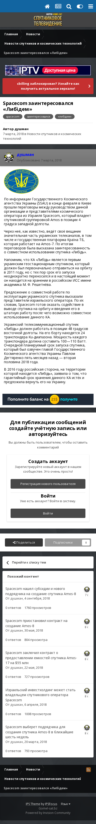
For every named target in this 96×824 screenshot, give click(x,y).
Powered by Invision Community (48, 813)
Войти (48, 513)
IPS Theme (33, 804)
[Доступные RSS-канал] (88, 769)
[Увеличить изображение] (21, 181)
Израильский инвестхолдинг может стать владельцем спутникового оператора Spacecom (40, 694)
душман (22, 129)
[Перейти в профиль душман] (9, 157)
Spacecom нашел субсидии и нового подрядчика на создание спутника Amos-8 (40, 591)
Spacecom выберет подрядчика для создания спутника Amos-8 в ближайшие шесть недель (39, 731)
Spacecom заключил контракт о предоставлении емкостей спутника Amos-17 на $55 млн (41, 657)
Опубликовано (39, 160)
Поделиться (25, 542)
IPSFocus (51, 804)
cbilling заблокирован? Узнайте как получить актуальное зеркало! (48, 86)
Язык (65, 804)
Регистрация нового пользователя (48, 483)
